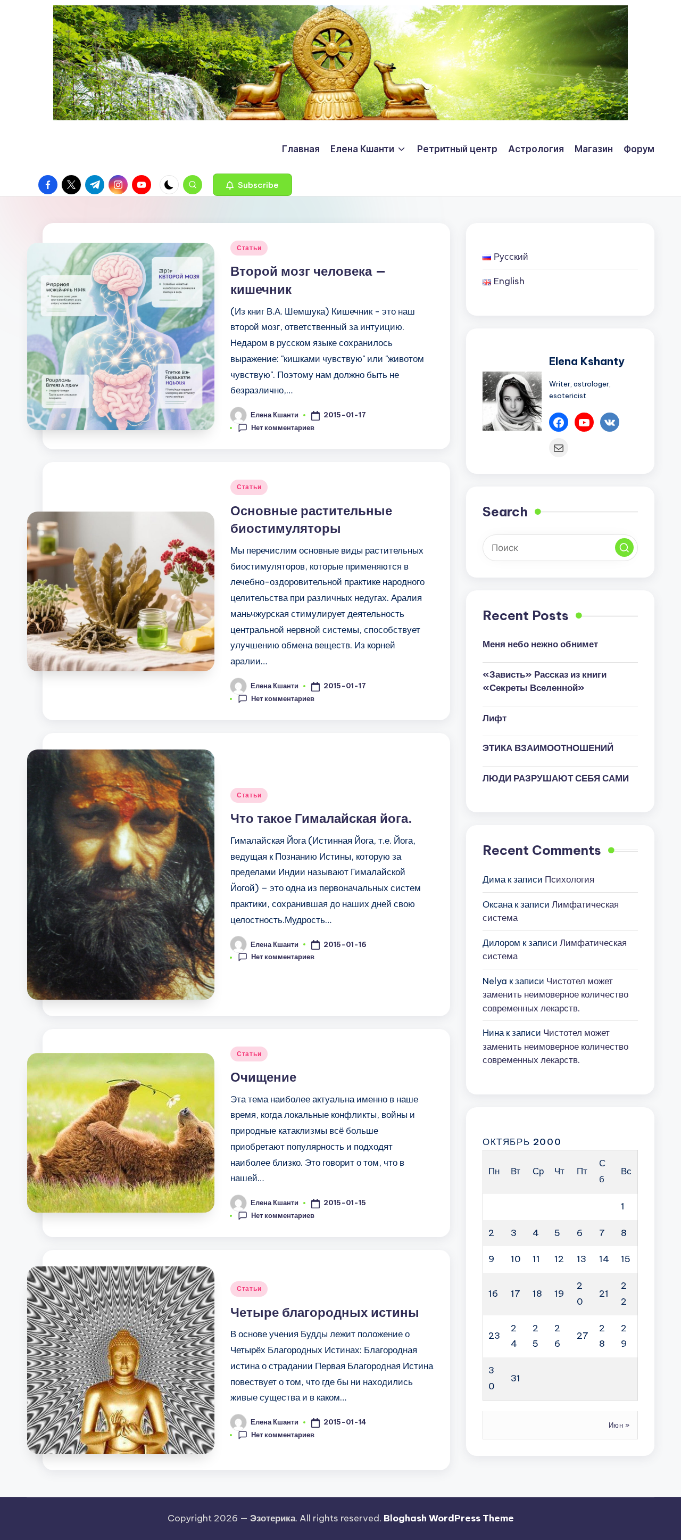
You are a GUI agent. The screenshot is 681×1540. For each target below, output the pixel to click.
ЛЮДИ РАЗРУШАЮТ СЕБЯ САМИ (556, 778)
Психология (569, 879)
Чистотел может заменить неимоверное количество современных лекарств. (555, 994)
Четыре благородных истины (324, 1312)
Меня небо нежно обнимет (540, 644)
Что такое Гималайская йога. (321, 818)
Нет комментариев (282, 427)
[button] (252, 185)
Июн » (619, 1425)
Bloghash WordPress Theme (449, 1518)
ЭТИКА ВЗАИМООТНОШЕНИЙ (548, 748)
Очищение (263, 1077)
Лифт (494, 718)
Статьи (249, 248)
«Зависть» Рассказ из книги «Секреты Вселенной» (545, 681)
